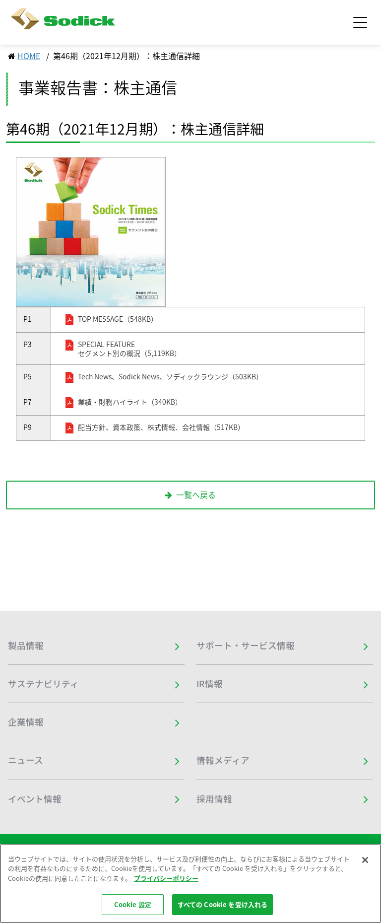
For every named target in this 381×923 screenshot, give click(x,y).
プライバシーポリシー (166, 878)
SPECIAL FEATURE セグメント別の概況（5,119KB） (129, 348)
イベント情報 (35, 798)
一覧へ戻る (196, 494)
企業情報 (26, 721)
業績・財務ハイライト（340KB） (130, 402)
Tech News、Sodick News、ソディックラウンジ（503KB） (170, 376)
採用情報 (214, 798)
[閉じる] (365, 860)
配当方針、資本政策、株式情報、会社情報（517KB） (161, 427)
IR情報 (209, 683)
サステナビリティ (43, 683)
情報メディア (223, 760)
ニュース (25, 760)
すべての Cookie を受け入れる (222, 904)
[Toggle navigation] (360, 22)
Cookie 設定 (132, 904)
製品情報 (26, 645)
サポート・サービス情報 (245, 645)
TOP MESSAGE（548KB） (118, 319)
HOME (28, 56)
